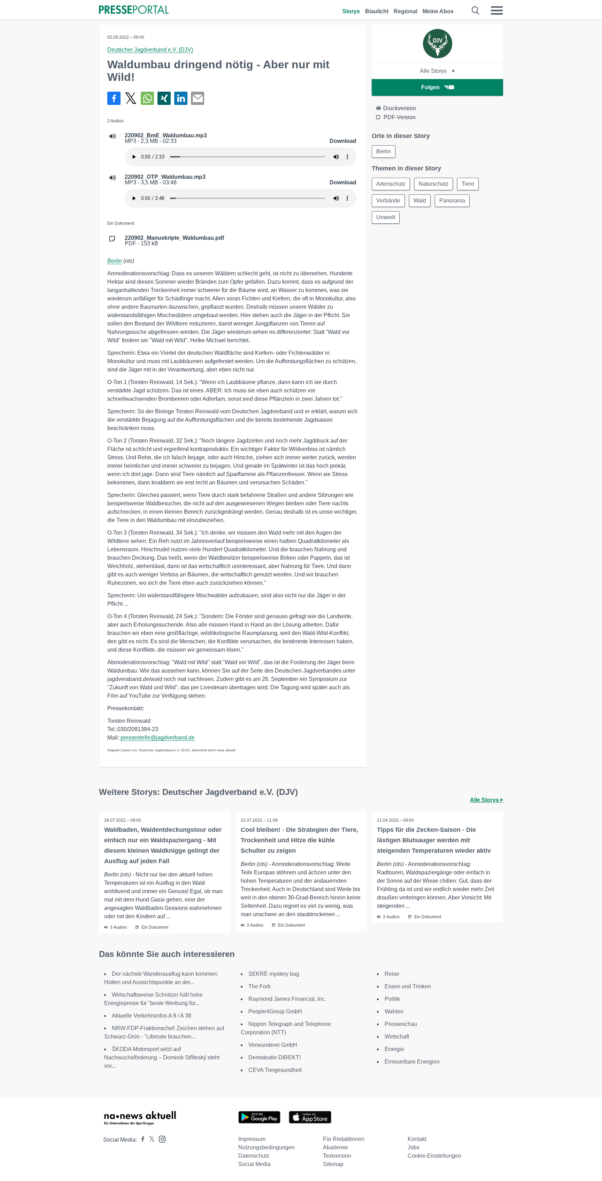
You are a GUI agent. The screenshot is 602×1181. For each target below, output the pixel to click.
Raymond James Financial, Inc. (287, 999)
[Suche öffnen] (475, 10)
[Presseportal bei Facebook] (141, 1140)
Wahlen (394, 1011)
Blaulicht (376, 11)
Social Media (254, 1164)
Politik (392, 999)
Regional (405, 11)
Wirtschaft (397, 1037)
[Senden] (197, 98)
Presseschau (401, 1024)
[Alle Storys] (437, 56)
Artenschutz (391, 184)
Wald (420, 201)
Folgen (430, 87)
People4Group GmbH (275, 1011)
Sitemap (333, 1164)
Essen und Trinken (408, 986)
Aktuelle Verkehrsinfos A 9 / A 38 (151, 1016)
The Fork (259, 986)
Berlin (114, 261)
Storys (351, 11)
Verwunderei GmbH (272, 1045)
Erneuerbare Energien (412, 1062)
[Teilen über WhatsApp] (147, 98)
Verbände (388, 201)
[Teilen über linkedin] (180, 98)
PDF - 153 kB (174, 240)
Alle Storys (434, 71)
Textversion (337, 1156)
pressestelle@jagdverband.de (158, 738)
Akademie (335, 1147)
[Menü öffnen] (497, 10)
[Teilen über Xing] (164, 98)
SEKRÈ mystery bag (273, 974)
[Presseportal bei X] (150, 1140)
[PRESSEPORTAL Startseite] (134, 10)
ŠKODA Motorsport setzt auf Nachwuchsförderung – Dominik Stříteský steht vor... (161, 1057)
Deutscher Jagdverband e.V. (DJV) (150, 50)
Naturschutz (433, 184)
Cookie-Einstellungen (434, 1156)
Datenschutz (253, 1156)
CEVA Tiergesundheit (275, 1070)
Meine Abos (438, 11)
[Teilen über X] (130, 98)
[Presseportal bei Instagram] (160, 1139)
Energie (394, 1049)
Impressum (251, 1139)
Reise (392, 974)
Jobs (413, 1147)
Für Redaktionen (343, 1139)
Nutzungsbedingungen (266, 1147)
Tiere (468, 184)
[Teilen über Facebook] (114, 98)
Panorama (452, 201)
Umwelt (385, 217)
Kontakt (417, 1139)
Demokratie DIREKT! (274, 1057)
